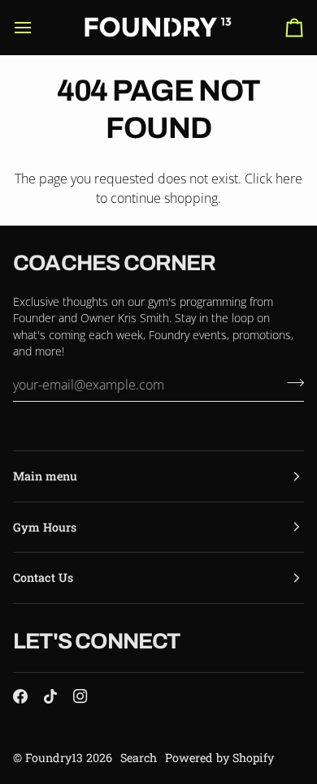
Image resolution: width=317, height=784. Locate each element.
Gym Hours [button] (44, 527)
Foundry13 (54, 757)
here (289, 178)
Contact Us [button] (43, 577)
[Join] (290, 383)
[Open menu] (37, 27)
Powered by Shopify (219, 757)
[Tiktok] (50, 696)
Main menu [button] (45, 476)
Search (138, 757)
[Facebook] (20, 696)
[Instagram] (80, 696)
